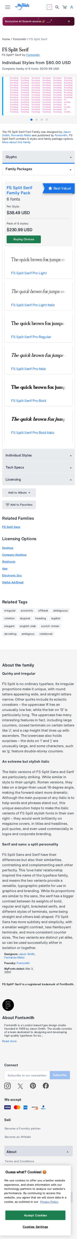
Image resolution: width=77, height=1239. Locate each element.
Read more (9, 1041)
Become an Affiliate (18, 1137)
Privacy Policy (49, 1202)
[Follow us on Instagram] (9, 1086)
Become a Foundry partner (23, 1128)
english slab (28, 626)
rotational (46, 634)
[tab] (31, 120)
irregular (10, 610)
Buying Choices (23, 239)
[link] (64, 7)
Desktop (7, 548)
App (4, 568)
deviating (10, 634)
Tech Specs (15, 467)
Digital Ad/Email (13, 582)
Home (6, 39)
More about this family (16, 142)
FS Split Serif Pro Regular (31, 336)
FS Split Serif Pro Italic (28, 368)
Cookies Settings (35, 1227)
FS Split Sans (11, 527)
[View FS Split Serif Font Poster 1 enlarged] (39, 96)
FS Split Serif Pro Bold (28, 400)
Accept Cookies (35, 1215)
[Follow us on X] (22, 1086)
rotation (9, 618)
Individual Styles (19, 455)
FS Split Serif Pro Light (29, 273)
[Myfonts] (22, 8)
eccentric (27, 610)
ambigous (28, 634)
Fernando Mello (21, 135)
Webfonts (8, 562)
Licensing (13, 479)
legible (55, 618)
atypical (25, 618)
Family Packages (19, 168)
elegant (9, 626)
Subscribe (60, 1075)
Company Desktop (14, 555)
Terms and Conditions (19, 1161)
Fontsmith (19, 39)
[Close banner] (69, 21)
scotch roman (50, 626)
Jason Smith (26, 954)
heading (40, 618)
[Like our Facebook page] (47, 1086)
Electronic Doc (12, 575)
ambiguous (60, 610)
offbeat (43, 610)
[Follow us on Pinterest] (35, 1086)
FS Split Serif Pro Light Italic (33, 304)
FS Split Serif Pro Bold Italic (32, 432)
